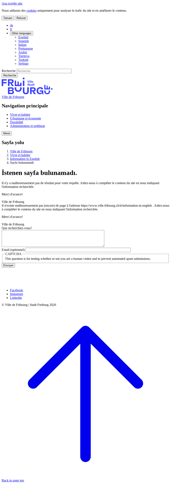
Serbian (23, 63)
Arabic (22, 52)
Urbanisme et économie (25, 118)
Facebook (16, 290)
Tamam (7, 18)
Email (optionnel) (13, 249)
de (11, 25)
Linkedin (16, 297)
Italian (22, 45)
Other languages (21, 33)
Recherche (9, 71)
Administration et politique (27, 126)
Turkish (23, 60)
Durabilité (16, 122)
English (23, 37)
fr (11, 29)
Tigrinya (23, 56)
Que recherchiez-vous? (17, 228)
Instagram (16, 294)
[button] (7, 133)
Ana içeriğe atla (12, 3)
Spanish (23, 41)
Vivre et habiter (20, 114)
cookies (31, 10)
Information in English (25, 159)
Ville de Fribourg (13, 97)
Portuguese (25, 48)
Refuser (21, 18)
